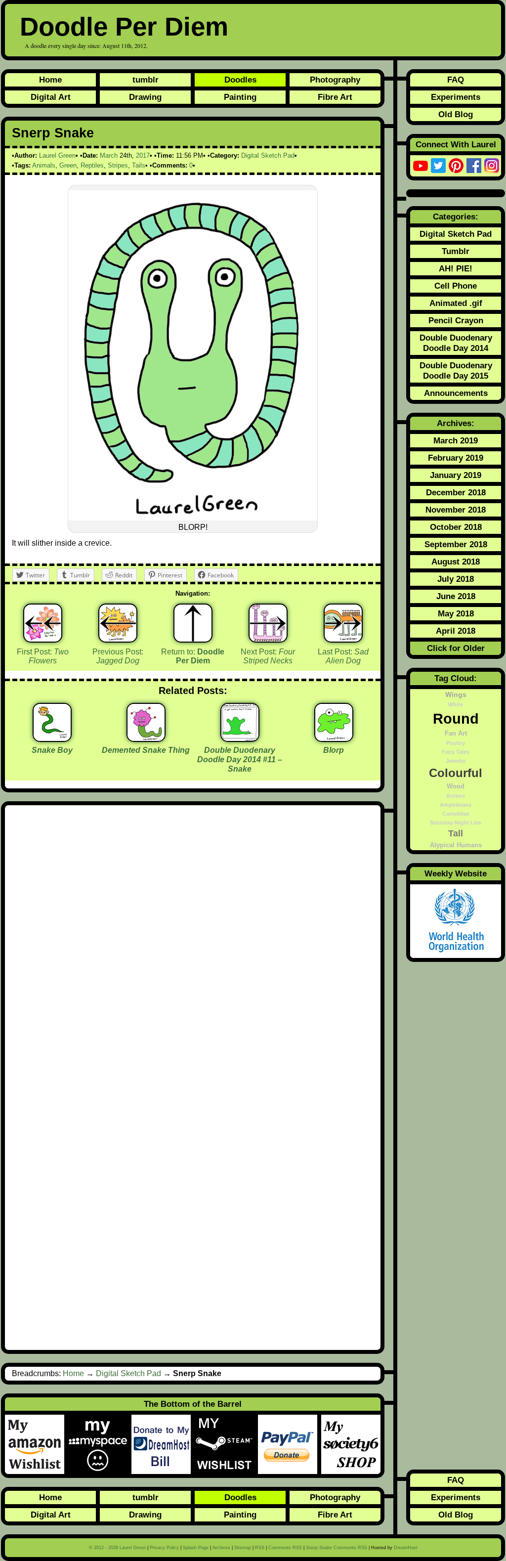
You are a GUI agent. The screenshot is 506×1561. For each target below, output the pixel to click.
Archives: (455, 423)
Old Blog (455, 114)
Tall (455, 833)
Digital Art (51, 97)
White (455, 704)
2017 (143, 155)
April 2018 (455, 631)
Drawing (145, 97)
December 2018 (456, 492)
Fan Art (456, 733)
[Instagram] (491, 165)
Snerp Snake (53, 133)
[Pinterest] (456, 165)
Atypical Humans (456, 845)
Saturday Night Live (455, 822)
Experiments (455, 97)
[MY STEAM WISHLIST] (226, 1444)
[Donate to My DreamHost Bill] (163, 1444)
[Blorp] (333, 738)
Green (68, 165)
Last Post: (343, 656)
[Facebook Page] (473, 165)
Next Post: (268, 656)
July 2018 (455, 579)
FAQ (455, 80)
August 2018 (455, 561)
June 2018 (455, 596)
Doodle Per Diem (124, 26)
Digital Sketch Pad (268, 155)
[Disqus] (193, 944)
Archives (221, 1547)
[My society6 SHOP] (350, 1444)
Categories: (455, 216)
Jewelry (455, 761)
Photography (335, 80)
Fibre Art (335, 97)
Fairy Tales (455, 752)
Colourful (455, 773)
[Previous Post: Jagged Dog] (117, 623)
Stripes (118, 165)
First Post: (43, 656)
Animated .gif (455, 303)
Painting (240, 97)
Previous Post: (117, 656)
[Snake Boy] (52, 738)
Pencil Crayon (455, 320)
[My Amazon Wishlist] (36, 1444)
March (109, 155)
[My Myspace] (99, 1444)
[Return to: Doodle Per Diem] (192, 623)
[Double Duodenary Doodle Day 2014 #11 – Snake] (239, 738)
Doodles (240, 80)
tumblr (145, 80)
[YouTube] (420, 165)
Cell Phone (455, 286)
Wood (455, 786)
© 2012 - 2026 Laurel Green (117, 1547)
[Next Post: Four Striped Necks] (268, 623)
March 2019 (455, 440)
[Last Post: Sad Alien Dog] (343, 623)
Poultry (455, 743)
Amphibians (455, 805)
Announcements (456, 393)
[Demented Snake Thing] (146, 738)
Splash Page (196, 1547)
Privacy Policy (164, 1547)
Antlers (455, 796)
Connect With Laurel (456, 144)
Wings (455, 694)
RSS (259, 1547)
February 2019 (455, 458)
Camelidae (455, 814)
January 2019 (455, 475)
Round (456, 718)
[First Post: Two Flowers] (42, 623)
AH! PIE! (455, 268)
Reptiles (92, 165)
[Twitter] (438, 165)
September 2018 (455, 544)
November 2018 (455, 510)
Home (50, 80)
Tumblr (455, 251)
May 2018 (456, 613)
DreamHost (406, 1547)
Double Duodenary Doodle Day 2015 (456, 370)
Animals (43, 165)
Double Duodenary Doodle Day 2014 (456, 343)
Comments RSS (285, 1547)
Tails (138, 165)
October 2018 (456, 527)
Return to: (192, 656)
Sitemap (242, 1547)
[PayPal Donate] (289, 1444)
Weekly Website (455, 873)
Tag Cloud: (455, 678)
